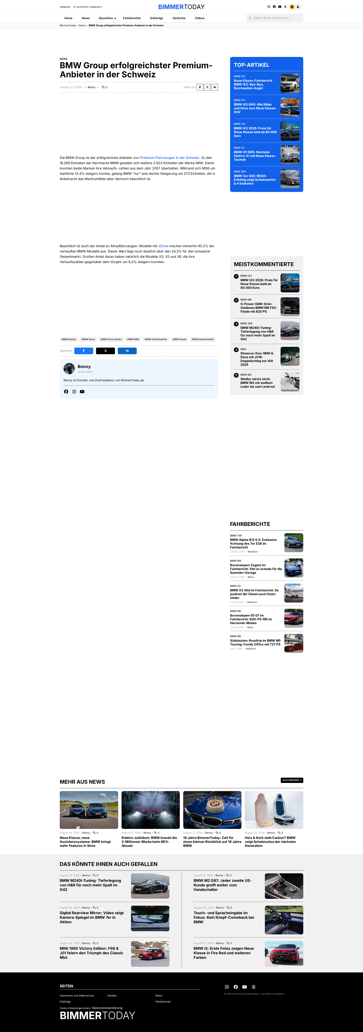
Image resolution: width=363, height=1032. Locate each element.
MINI (243, 349)
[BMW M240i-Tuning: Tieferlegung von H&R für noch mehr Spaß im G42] (290, 330)
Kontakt (112, 995)
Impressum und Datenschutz (77, 995)
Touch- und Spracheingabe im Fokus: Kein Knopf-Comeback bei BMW (224, 917)
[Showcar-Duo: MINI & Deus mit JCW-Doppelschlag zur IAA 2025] (290, 356)
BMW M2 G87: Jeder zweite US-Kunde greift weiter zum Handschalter (223, 885)
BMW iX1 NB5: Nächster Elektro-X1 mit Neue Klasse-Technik (255, 156)
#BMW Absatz (69, 339)
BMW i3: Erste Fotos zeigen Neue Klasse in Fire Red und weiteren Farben (224, 953)
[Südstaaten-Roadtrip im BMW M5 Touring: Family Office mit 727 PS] (293, 643)
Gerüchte (179, 18)
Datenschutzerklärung (107, 1008)
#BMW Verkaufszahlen (156, 339)
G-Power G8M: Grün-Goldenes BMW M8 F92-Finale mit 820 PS (258, 307)
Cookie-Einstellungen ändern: (75, 1008)
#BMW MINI (133, 339)
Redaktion (253, 551)
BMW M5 (235, 611)
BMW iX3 (239, 76)
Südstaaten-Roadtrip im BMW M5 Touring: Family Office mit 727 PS (255, 642)
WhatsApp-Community (89, 7)
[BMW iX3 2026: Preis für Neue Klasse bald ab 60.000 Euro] (290, 131)
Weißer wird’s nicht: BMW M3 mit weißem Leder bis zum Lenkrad (257, 382)
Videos (199, 18)
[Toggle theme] (295, 7)
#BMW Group (88, 339)
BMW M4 (235, 560)
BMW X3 (235, 585)
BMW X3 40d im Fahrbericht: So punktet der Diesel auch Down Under (254, 594)
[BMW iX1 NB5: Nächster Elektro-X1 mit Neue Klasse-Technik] (290, 154)
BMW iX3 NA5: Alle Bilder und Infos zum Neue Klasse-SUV (255, 108)
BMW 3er (240, 171)
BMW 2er (246, 323)
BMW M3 (245, 374)
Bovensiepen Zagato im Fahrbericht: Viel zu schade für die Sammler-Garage (256, 569)
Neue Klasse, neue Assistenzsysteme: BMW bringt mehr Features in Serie (85, 842)
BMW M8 (245, 299)
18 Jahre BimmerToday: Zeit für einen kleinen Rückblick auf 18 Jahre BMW (212, 842)
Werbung (65, 7)
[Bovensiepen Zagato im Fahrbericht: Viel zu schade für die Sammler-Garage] (293, 567)
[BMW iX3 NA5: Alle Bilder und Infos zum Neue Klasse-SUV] (290, 107)
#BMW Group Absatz (111, 339)
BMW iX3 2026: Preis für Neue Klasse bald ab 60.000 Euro (255, 132)
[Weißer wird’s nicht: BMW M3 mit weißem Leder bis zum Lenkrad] (290, 381)
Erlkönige (156, 18)
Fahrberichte (132, 18)
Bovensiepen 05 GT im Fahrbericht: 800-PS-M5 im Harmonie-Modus (251, 619)
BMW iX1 (239, 147)
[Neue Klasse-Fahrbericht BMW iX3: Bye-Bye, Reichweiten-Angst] (290, 83)
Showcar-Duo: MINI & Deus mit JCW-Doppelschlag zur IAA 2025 (256, 359)
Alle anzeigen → (292, 780)
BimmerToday (68, 25)
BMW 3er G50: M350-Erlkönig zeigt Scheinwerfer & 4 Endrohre (255, 179)
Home (68, 18)
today (181, 7)
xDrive (163, 246)
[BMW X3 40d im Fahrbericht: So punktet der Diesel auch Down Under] (293, 593)
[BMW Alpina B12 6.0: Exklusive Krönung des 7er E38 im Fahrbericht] (293, 542)
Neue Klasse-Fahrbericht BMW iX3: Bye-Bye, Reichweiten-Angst (253, 84)
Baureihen (106, 18)
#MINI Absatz (179, 339)
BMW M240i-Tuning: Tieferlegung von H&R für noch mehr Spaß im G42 (257, 333)
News (86, 18)
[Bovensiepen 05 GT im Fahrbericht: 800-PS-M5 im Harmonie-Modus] (293, 618)
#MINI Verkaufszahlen (203, 339)
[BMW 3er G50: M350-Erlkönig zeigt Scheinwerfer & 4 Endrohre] (290, 178)
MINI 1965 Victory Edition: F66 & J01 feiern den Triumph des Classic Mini (91, 953)
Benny (91, 87)
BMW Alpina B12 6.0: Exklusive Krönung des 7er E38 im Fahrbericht (253, 543)
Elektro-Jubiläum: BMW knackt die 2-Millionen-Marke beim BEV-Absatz (149, 842)
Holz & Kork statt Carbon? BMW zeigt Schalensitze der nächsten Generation (270, 842)
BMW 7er (236, 535)
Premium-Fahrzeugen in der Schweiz (169, 158)
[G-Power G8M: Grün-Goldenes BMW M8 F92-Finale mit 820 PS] (290, 306)
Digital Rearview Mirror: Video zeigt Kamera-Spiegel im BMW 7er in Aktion (92, 917)
